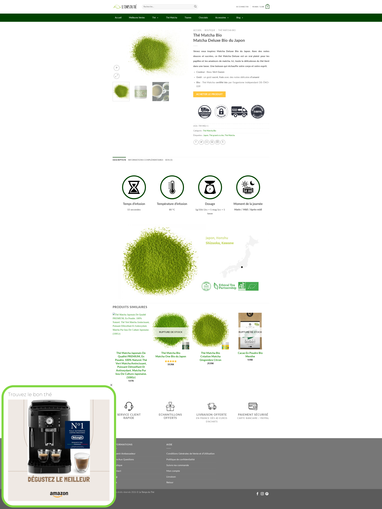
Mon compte (173, 471)
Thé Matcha (171, 18)
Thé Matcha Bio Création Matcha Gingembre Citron (210, 357)
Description (119, 160)
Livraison (171, 477)
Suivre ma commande (177, 465)
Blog (238, 18)
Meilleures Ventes (137, 18)
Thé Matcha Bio (227, 30)
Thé (154, 18)
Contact (117, 471)
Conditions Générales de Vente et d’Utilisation (190, 453)
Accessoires (220, 18)
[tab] (119, 160)
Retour (169, 482)
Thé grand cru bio (216, 135)
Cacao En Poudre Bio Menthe (250, 355)
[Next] (183, 53)
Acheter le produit (209, 94)
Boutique (210, 30)
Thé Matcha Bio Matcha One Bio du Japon (170, 355)
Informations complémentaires (145, 160)
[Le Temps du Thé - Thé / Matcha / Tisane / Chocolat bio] (125, 7)
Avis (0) (168, 160)
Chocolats (203, 18)
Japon (205, 135)
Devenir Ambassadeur (124, 453)
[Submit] (195, 6)
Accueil (118, 18)
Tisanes (188, 18)
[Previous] (118, 53)
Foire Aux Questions (123, 459)
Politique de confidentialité (180, 459)
